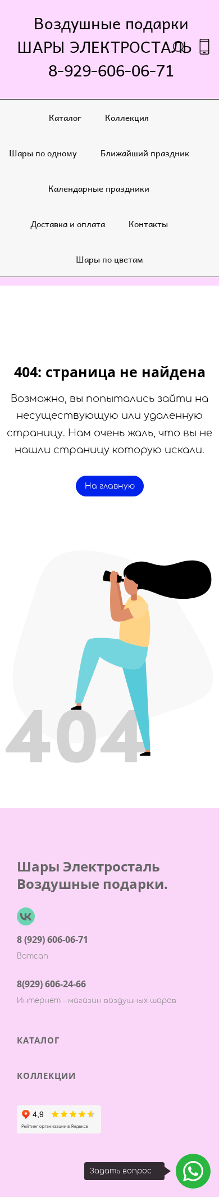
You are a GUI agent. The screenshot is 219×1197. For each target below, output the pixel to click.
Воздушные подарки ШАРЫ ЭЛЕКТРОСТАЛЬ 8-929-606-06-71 (111, 46)
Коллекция (127, 117)
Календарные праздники (98, 188)
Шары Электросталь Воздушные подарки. (92, 875)
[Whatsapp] (193, 1171)
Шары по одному (43, 152)
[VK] (26, 916)
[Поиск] (179, 46)
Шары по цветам (109, 259)
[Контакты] (204, 47)
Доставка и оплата (67, 223)
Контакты (148, 223)
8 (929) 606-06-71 (52, 939)
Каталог (65, 117)
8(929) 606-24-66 (51, 983)
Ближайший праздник (145, 152)
